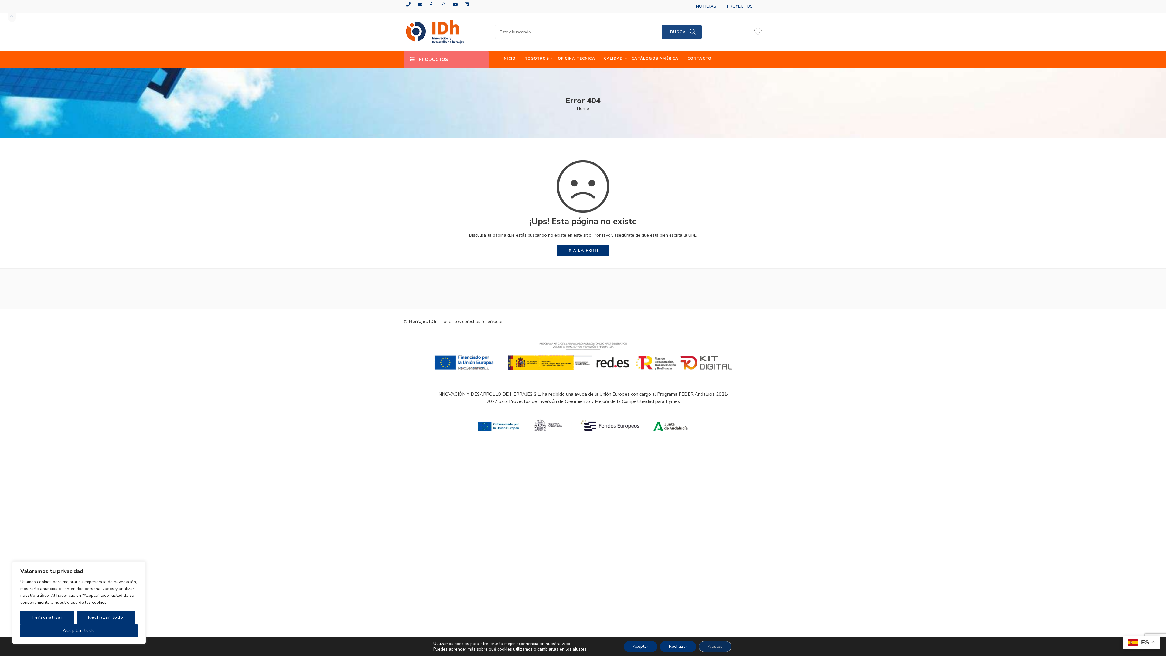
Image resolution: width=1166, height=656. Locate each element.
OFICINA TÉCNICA (576, 58)
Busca (678, 32)
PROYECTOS (740, 6)
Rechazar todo (106, 617)
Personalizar (47, 617)
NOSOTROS (536, 58)
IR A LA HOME (583, 250)
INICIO (509, 58)
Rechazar (678, 646)
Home (583, 108)
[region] (79, 602)
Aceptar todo (79, 631)
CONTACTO (699, 58)
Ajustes (715, 646)
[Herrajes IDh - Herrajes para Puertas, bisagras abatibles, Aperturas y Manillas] (434, 32)
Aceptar (640, 646)
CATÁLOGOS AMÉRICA (655, 58)
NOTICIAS (706, 6)
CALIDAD (613, 58)
